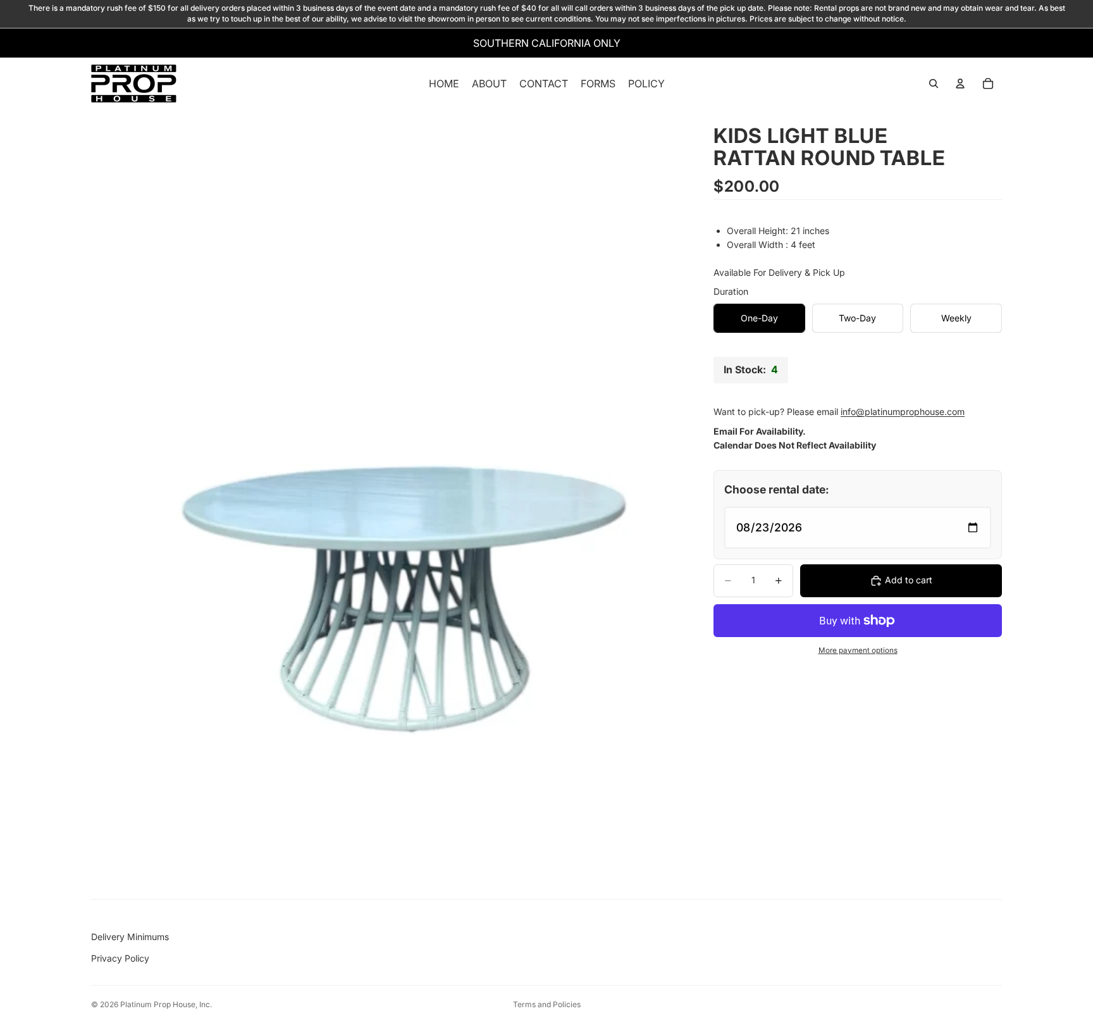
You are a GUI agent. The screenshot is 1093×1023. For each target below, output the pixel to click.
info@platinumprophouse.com (903, 411)
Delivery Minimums (130, 936)
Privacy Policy (120, 958)
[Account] (960, 83)
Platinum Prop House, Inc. (166, 1004)
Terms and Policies (547, 1004)
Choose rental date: (776, 489)
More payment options (858, 649)
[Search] (934, 83)
